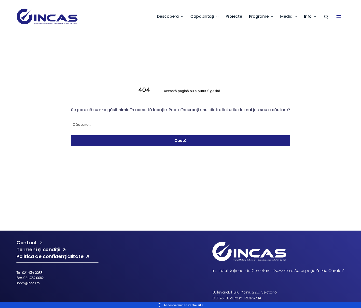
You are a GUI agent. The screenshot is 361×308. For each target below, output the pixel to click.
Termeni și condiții (38, 249)
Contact (26, 242)
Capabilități (202, 16)
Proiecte (234, 16)
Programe (259, 16)
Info (308, 16)
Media (286, 16)
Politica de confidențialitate (49, 256)
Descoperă (168, 16)
